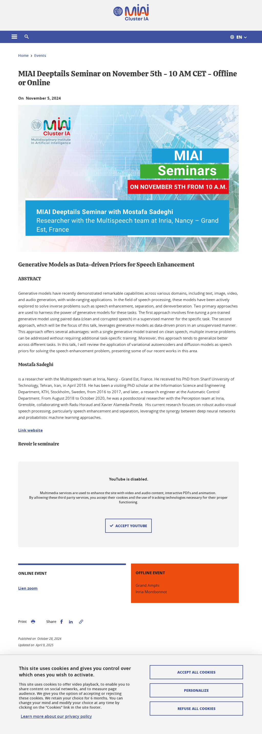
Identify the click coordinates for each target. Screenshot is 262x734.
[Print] (33, 621)
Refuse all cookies (196, 708)
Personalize (196, 690)
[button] (26, 37)
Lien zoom (28, 588)
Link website (30, 430)
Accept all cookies (196, 672)
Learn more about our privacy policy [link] (56, 716)
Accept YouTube (131, 525)
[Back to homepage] (131, 12)
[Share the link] (81, 621)
